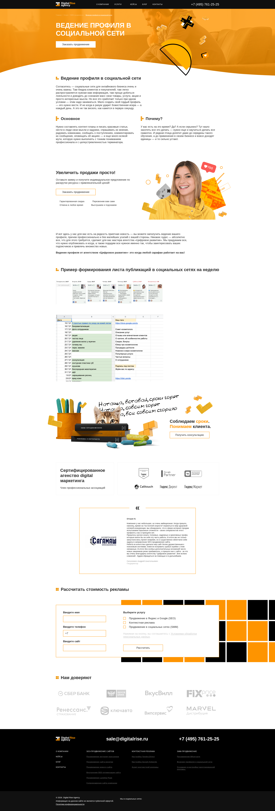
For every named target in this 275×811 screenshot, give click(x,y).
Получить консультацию (189, 434)
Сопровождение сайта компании (101, 783)
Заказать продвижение (75, 44)
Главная (59, 15)
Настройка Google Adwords (144, 762)
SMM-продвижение (77, 15)
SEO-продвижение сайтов (100, 751)
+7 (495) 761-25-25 (205, 4)
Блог (58, 762)
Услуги (66, 15)
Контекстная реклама (143, 751)
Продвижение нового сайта (99, 767)
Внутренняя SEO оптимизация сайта (103, 772)
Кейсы (59, 757)
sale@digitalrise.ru (127, 738)
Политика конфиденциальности (70, 804)
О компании (62, 751)
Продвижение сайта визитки (99, 762)
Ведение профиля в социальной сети (194, 762)
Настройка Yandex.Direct (143, 757)
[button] (71, 541)
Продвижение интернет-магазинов (102, 757)
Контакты (61, 767)
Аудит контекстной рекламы (145, 767)
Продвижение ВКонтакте (188, 757)
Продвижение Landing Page (99, 778)
